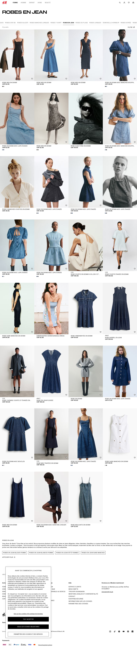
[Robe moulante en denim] (85, 497)
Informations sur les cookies (80, 601)
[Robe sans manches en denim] (17, 308)
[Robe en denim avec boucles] (17, 434)
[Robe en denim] (85, 371)
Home (40, 2)
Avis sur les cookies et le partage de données (28, 614)
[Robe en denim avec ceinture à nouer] (51, 497)
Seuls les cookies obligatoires (28, 626)
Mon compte (73, 589)
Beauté (48, 2)
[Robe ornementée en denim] (85, 308)
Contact (71, 596)
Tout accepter (28, 619)
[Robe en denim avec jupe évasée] (17, 118)
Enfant (32, 2)
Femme (15, 2)
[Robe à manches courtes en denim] (17, 182)
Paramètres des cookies (78, 603)
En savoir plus (107, 592)
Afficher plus (7, 557)
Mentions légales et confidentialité (83, 594)
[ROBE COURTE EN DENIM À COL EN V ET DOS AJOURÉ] (85, 245)
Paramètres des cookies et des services (28, 634)
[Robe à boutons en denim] (85, 118)
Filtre (130, 27)
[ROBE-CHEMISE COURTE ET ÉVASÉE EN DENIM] (17, 371)
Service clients (74, 587)
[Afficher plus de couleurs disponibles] (3, 86)
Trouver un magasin (76, 591)
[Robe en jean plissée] (51, 371)
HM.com (5, 574)
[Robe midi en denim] (17, 55)
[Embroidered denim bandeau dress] (51, 308)
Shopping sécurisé (75, 599)
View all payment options (45, 645)
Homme (23, 2)
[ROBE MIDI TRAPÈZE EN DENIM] (51, 434)
